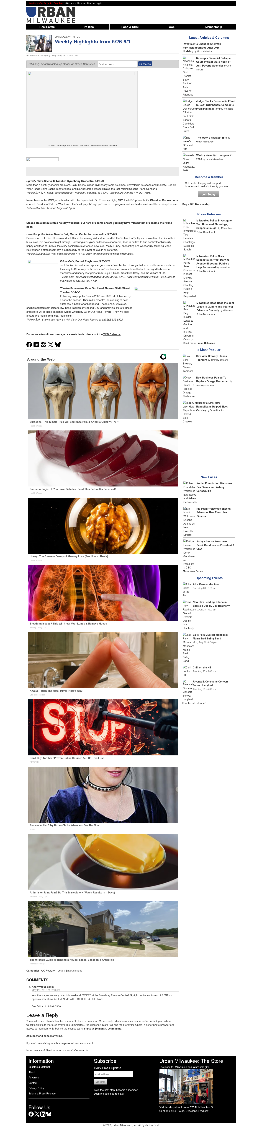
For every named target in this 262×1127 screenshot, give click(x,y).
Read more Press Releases (199, 343)
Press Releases (209, 214)
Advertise (34, 1077)
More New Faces (193, 571)
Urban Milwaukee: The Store (191, 1060)
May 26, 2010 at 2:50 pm (46, 990)
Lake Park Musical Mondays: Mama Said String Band (210, 636)
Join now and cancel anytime (44, 1036)
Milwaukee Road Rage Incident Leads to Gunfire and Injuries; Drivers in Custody (215, 306)
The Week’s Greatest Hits (211, 137)
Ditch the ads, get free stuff (109, 1093)
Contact (33, 1082)
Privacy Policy (36, 1088)
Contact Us (81, 1050)
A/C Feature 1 (49, 970)
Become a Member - (76, 3)
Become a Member (209, 177)
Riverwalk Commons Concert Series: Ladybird (210, 683)
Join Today (208, 194)
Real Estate (47, 27)
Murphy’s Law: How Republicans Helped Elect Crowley (212, 406)
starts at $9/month (95, 1028)
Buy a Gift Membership (196, 204)
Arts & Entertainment (70, 970)
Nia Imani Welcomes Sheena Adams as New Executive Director (213, 512)
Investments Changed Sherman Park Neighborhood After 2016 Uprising (202, 47)
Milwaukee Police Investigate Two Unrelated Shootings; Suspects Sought (214, 224)
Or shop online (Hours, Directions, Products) (184, 1111)
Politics (89, 27)
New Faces (209, 477)
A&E (172, 27)
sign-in (65, 1043)
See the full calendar (194, 703)
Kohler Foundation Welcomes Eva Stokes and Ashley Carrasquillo (214, 487)
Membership (213, 27)
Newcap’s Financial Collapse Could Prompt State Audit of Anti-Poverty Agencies (213, 61)
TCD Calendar (112, 334)
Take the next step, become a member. (116, 1090)
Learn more (114, 1028)
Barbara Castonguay (40, 55)
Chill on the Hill (202, 667)
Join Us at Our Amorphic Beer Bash (46, 3)
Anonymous (39, 986)
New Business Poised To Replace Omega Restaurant (212, 379)
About (32, 1072)
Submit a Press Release (42, 1093)
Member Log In (94, 3)
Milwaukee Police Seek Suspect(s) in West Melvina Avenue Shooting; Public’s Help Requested (213, 261)
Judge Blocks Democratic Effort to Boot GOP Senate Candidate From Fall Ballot (215, 104)
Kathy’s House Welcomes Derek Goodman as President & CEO (215, 545)
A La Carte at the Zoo (206, 584)
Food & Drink (130, 27)
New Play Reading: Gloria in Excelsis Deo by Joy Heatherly (211, 603)
